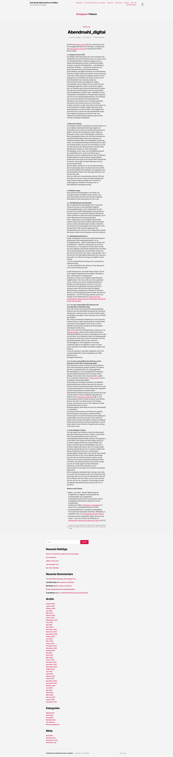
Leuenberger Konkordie (84, 397)
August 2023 (50, 636)
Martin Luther (91, 526)
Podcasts (126, 2)
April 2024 (49, 627)
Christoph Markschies (80, 525)
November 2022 (51, 648)
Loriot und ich (118, 2)
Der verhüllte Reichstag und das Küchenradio (72, 593)
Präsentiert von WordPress (82, 753)
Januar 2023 (50, 643)
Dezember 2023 (51, 629)
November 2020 (51, 683)
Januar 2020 (50, 699)
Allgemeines (50, 713)
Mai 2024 (49, 625)
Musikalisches (51, 720)
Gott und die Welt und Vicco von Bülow (44, 3)
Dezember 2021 (51, 662)
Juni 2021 (49, 671)
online (96, 526)
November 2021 (51, 664)
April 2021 (49, 674)
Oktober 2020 (50, 685)
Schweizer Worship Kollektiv (65, 589)
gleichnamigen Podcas (77, 49)
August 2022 (50, 650)
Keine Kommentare (99, 37)
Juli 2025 (49, 611)
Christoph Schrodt (90, 525)
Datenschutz (79, 2)
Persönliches (50, 722)
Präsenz (101, 526)
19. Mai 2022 (88, 37)
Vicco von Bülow (77, 37)
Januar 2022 (50, 660)
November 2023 (51, 632)
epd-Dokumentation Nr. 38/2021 (93, 514)
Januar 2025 (50, 618)
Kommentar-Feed (52, 740)
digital (97, 525)
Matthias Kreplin (72, 332)
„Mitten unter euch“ (52, 561)
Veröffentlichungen (131, 4)
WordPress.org (51, 742)
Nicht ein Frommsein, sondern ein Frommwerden (62, 554)
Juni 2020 (49, 688)
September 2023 (51, 634)
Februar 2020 (50, 697)
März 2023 (49, 641)
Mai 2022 (49, 653)
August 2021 (50, 669)
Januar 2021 (50, 678)
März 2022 (49, 657)
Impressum (110, 2)
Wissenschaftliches (52, 724)
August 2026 (50, 604)
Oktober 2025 (50, 608)
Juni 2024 (49, 622)
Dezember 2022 (51, 646)
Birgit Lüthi (49, 589)
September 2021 (51, 667)
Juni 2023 (49, 639)
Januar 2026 (50, 606)
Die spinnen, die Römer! (66, 582)
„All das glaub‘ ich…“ (53, 564)
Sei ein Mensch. (51, 557)
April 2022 (49, 655)
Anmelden (49, 735)
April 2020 (49, 692)
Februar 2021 (50, 676)
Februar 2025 (50, 615)
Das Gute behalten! (52, 568)
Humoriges (50, 715)
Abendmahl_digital (86, 32)
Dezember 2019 (51, 702)
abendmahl (71, 525)
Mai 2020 (49, 690)
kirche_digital (81, 45)
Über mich (133, 2)
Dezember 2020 (51, 681)
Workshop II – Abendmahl (91, 505)
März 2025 (49, 613)
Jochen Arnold (94, 378)
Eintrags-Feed (51, 738)
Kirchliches (86, 26)
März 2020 (49, 695)
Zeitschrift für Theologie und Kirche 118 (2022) (84, 520)
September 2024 (51, 620)
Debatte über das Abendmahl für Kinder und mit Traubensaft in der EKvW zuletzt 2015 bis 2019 (86, 299)
